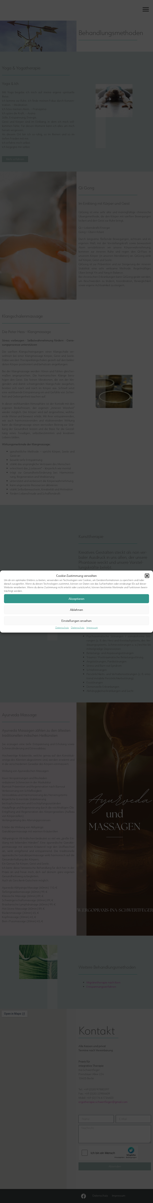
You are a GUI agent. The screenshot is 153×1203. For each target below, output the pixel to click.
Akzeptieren (76, 598)
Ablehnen (76, 609)
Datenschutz (62, 627)
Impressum (92, 627)
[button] (147, 576)
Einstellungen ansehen (76, 620)
